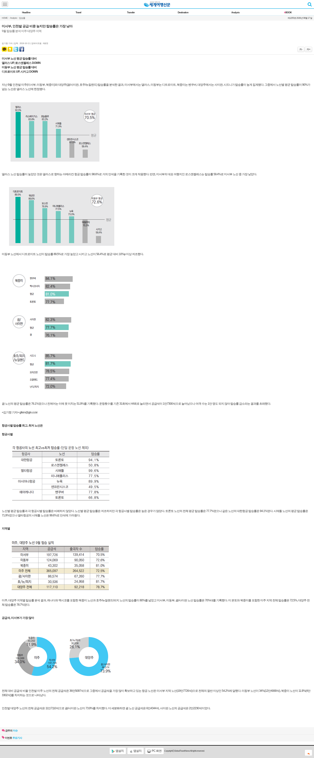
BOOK (288, 12)
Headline (26, 12)
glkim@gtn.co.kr (28, 412)
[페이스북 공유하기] (21, 48)
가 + (308, 49)
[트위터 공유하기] (16, 48)
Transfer (131, 12)
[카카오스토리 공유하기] (10, 48)
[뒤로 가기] (308, 753)
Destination (183, 12)
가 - (300, 49)
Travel (78, 12)
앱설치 (119, 750)
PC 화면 (156, 750)
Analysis (235, 12)
